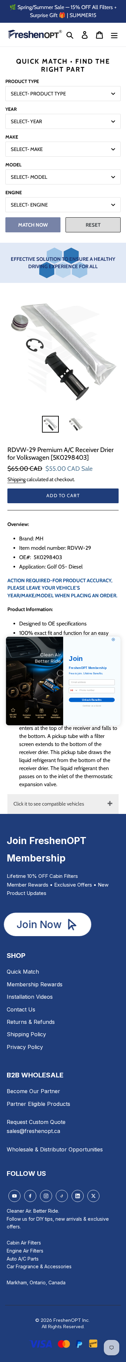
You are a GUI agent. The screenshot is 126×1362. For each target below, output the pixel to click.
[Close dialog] (113, 639)
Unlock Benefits (91, 699)
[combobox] (73, 690)
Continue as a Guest (91, 705)
